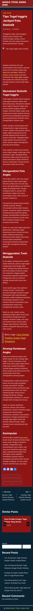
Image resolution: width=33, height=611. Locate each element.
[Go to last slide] (5, 524)
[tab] (14, 533)
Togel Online (17, 483)
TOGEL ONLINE (7, 13)
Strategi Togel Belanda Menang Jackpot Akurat (25, 496)
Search (4, 543)
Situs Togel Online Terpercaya (12, 479)
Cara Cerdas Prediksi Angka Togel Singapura (17, 338)
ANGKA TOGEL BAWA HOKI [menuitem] (12, 75)
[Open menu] (29, 3)
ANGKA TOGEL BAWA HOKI (12, 476)
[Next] (28, 524)
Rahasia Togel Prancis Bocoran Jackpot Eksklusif (8, 496)
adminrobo (8, 29)
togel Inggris (23, 437)
